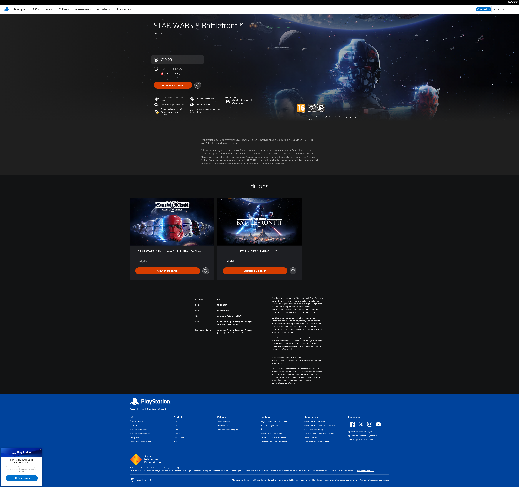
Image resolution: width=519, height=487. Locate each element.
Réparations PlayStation (271, 433)
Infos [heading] (132, 417)
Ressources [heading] (311, 417)
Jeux (47, 9)
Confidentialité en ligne (227, 429)
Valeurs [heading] (221, 417)
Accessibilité (222, 425)
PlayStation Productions (140, 433)
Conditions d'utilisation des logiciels (341, 480)
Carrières (134, 425)
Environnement (223, 421)
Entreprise (134, 437)
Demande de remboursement (274, 442)
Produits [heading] (178, 417)
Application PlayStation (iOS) (360, 431)
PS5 (35, 9)
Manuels (264, 446)
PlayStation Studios (138, 429)
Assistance (123, 9)
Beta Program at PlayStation (360, 439)
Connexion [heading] (354, 417)
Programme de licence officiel (317, 442)
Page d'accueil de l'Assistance (274, 421)
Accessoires (82, 9)
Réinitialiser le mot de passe (273, 437)
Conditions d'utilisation (314, 421)
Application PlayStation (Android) (362, 435)
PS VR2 (176, 429)
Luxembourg (142, 480)
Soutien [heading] (265, 417)
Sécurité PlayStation (269, 425)
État (262, 429)
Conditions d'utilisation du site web (294, 480)
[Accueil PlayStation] (6, 9)
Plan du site (317, 480)
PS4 (175, 425)
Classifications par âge (314, 429)
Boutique (19, 9)
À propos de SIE (137, 421)
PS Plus (63, 9)
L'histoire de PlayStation (140, 442)
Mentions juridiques (241, 480)
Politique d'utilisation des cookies (374, 480)
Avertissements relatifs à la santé (286, 357)
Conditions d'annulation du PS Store (320, 425)
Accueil (133, 409)
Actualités (103, 9)
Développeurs (310, 437)
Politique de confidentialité (264, 480)
